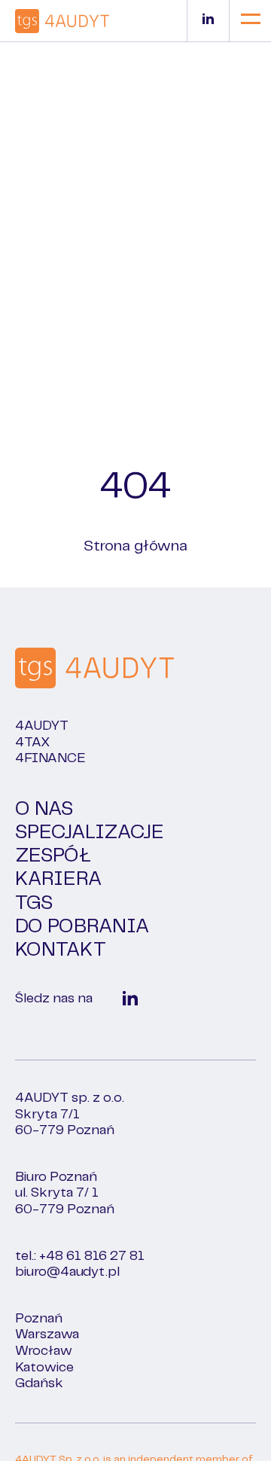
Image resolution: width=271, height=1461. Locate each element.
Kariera (58, 879)
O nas (44, 809)
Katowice (44, 1367)
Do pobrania (82, 926)
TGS (34, 903)
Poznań (38, 1318)
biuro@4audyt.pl (67, 1272)
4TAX (32, 742)
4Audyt (42, 726)
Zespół (53, 855)
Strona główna (135, 546)
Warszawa (47, 1334)
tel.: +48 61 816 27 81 (80, 1256)
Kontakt (60, 950)
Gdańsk (39, 1383)
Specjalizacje (89, 832)
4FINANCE (50, 758)
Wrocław (43, 1351)
